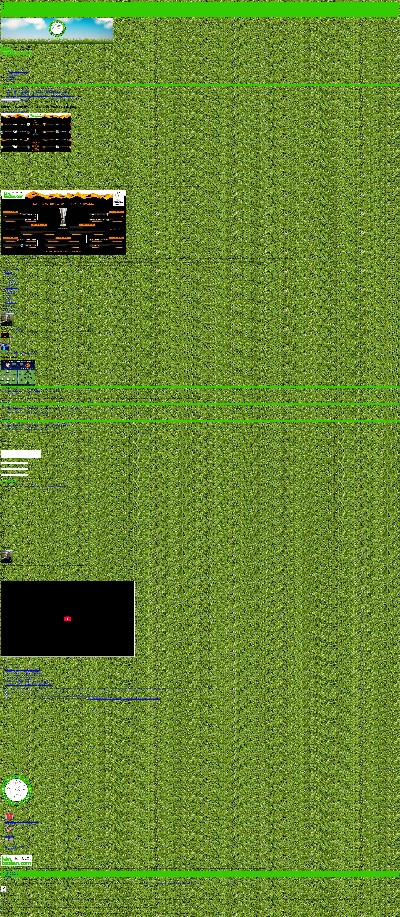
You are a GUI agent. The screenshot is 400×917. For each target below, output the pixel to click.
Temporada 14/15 (167, 688)
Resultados (8, 299)
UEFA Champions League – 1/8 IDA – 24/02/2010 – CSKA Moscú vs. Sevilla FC (35, 425)
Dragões (27, 688)
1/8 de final (8, 271)
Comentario (5, 449)
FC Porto (49, 688)
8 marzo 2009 (9, 836)
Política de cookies (11, 872)
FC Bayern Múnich (42, 688)
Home (7, 68)
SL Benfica (101, 688)
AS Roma (8, 273)
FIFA (6, 101)
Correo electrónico (7, 467)
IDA (62, 688)
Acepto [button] (143, 883)
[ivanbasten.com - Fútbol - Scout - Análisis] (57, 44)
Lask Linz (8, 290)
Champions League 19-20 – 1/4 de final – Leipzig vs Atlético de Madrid (28, 685)
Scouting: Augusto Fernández (14, 846)
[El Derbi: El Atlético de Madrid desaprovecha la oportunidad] (9, 830)
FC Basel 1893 (10, 278)
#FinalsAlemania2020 (12, 269)
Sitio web (4, 473)
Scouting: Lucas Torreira (13, 668)
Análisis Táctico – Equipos (18, 72)
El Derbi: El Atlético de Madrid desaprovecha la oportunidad (25, 834)
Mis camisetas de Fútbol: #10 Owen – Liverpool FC (22, 822)
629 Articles (19, 329)
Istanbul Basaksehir (11, 288)
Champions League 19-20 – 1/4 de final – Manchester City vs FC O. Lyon (29, 681)
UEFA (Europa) (13, 101)
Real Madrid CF (94, 688)
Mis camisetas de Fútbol (13, 79)
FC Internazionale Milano (13, 282)
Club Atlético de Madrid (19, 688)
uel (6, 305)
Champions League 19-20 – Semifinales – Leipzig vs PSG (24, 675)
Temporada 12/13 (149, 688)
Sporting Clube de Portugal (111, 688)
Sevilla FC (8, 301)
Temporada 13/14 (158, 688)
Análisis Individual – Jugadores (19, 74)
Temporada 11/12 (140, 688)
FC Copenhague (10, 280)
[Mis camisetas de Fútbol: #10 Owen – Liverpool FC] (9, 818)
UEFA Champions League (28, 395)
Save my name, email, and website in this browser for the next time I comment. (29, 478)
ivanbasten (14, 112)
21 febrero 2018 (6, 395)
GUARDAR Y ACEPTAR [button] (10, 915)
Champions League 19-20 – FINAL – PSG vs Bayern (23, 670)
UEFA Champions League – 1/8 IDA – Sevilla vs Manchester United (30, 391)
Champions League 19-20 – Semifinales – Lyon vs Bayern (24, 673)
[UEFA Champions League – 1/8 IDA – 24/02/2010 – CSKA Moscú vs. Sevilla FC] (5, 419)
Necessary (6, 904)
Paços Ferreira (82, 688)
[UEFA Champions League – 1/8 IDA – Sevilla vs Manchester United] (18, 385)
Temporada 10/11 (131, 688)
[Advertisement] (39, 60)
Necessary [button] (4, 902)
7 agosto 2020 (5, 112)
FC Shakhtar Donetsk (12, 284)
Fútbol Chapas (10, 81)
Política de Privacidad (12, 874)
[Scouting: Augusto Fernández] (9, 842)
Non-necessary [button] (6, 909)
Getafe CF (8, 286)
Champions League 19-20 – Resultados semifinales (22, 672)
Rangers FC (9, 297)
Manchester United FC (12, 291)
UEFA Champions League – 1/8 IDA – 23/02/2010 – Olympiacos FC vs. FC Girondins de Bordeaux (43, 408)
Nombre (4, 461)
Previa (87, 688)
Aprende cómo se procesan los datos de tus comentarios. (48, 486)
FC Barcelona (33, 688)
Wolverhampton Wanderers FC (15, 310)
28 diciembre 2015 (11, 848)
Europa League (10, 77)
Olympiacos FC (10, 295)
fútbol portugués (56, 688)
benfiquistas (10, 688)
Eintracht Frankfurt (11, 276)
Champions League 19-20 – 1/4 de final (18, 679)
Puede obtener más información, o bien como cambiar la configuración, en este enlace (174, 883)
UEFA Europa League (190, 688)
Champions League (11, 75)
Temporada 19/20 (11, 303)
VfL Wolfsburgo (10, 306)
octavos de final (10, 293)
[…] (199, 399)
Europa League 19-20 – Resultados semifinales (20, 677)
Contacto (8, 876)
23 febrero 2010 (6, 412)
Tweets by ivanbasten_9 (9, 664)
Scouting (8, 70)
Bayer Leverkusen (11, 275)
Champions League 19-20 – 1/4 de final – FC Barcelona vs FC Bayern (28, 683)
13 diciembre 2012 (11, 824)
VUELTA (8, 308)
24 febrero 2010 (6, 429)
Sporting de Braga (122, 688)
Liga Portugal (66, 688)
